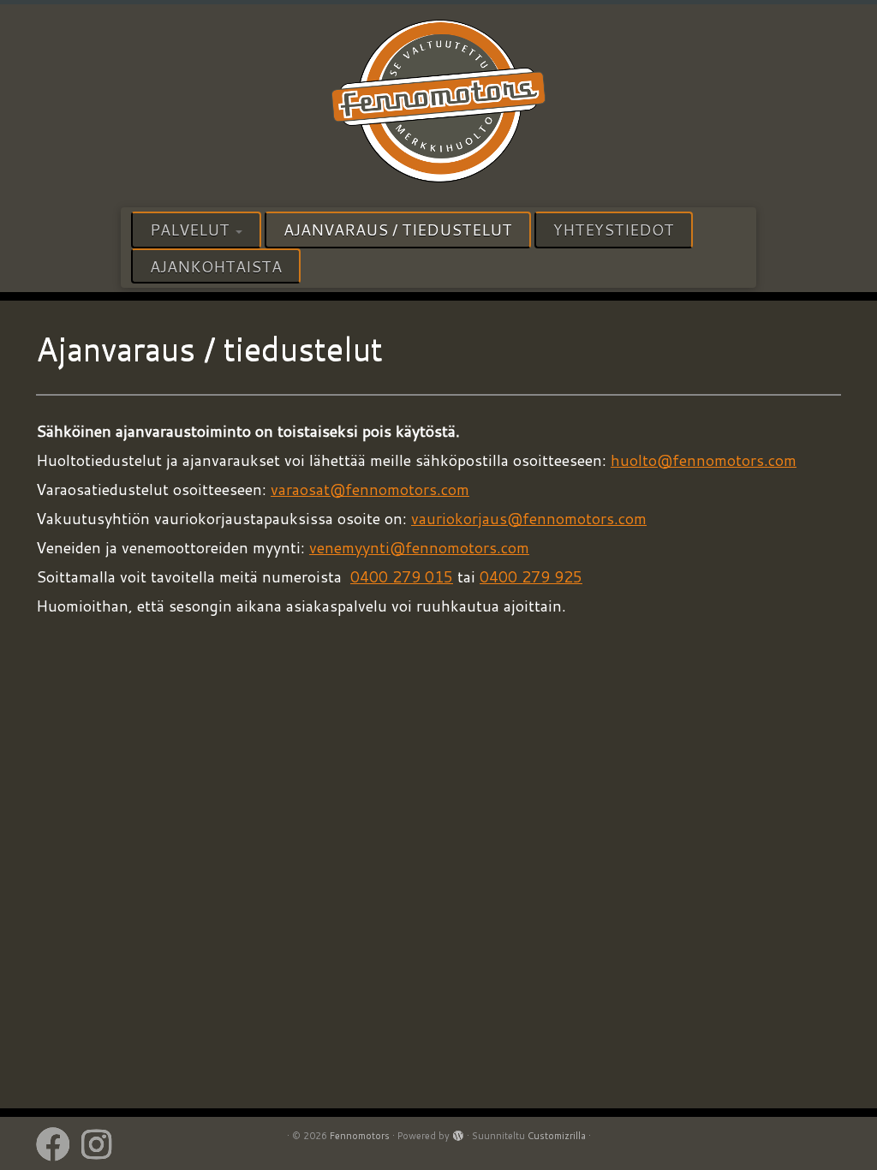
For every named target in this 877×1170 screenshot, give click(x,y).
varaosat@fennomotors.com (370, 489)
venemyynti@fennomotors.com (419, 547)
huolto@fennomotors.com (703, 460)
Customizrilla (557, 1136)
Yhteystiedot (613, 229)
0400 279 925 (531, 576)
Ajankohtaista (216, 266)
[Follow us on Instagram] (101, 1144)
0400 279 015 (401, 576)
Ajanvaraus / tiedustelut (397, 229)
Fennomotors (360, 1136)
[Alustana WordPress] (458, 1132)
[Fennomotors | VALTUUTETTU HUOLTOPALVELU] (438, 103)
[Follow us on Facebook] (58, 1144)
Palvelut (192, 229)
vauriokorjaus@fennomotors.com (529, 518)
